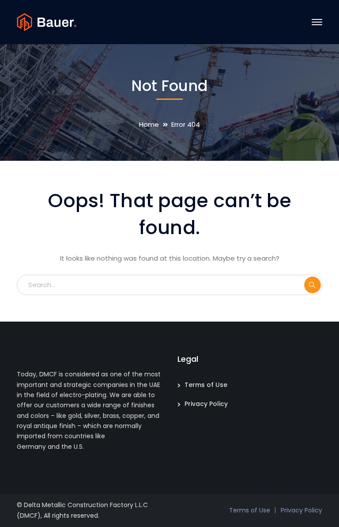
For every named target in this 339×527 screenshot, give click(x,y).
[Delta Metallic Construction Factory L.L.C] (46, 21)
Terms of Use (206, 384)
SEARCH (312, 285)
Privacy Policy (206, 403)
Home (149, 124)
